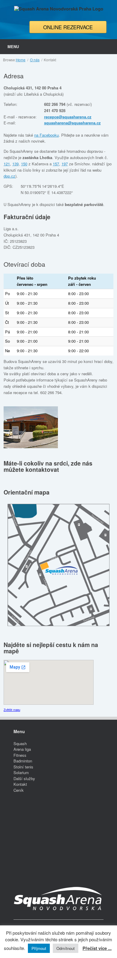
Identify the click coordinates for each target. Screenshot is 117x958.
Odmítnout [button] (65, 948)
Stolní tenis (23, 767)
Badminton (23, 761)
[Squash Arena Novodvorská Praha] (58, 9)
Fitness (20, 755)
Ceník (19, 790)
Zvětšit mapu (12, 710)
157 (56, 164)
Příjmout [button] (39, 948)
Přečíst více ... (97, 948)
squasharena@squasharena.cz (72, 123)
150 (24, 164)
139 (15, 164)
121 (7, 164)
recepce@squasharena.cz (68, 117)
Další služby (24, 778)
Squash (20, 743)
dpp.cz (9, 176)
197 (65, 164)
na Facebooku (46, 135)
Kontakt (20, 784)
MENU (13, 46)
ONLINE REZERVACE (68, 27)
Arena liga (22, 749)
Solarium (21, 772)
